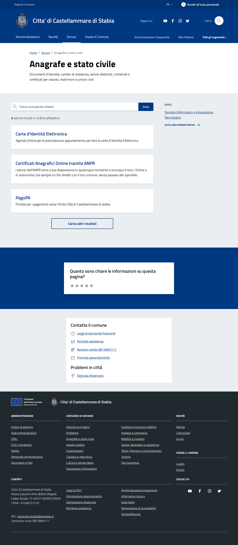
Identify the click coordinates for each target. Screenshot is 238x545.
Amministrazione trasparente (139, 490)
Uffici (14, 439)
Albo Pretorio (186, 37)
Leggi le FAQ (74, 490)
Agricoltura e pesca (78, 427)
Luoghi (180, 464)
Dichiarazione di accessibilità (138, 508)
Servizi (71, 36)
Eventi (180, 470)
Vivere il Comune (97, 36)
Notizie (180, 427)
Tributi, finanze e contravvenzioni (141, 451)
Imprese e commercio (134, 433)
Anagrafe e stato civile (80, 439)
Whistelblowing (130, 514)
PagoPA (23, 197)
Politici (15, 451)
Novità (53, 36)
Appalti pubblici (75, 445)
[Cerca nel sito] (219, 20)
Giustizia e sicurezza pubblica (138, 427)
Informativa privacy (133, 496)
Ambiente (72, 433)
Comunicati (183, 433)
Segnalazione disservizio (81, 502)
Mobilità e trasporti (132, 439)
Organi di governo (22, 427)
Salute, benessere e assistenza (140, 445)
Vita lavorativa (130, 462)
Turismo (126, 456)
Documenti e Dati (22, 462)
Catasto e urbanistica (79, 456)
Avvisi (180, 439)
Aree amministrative (23, 433)
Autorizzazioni (74, 451)
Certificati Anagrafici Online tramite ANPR (55, 163)
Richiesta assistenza (78, 508)
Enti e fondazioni (21, 445)
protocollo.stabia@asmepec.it (35, 516)
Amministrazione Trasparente (151, 37)
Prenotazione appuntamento (84, 496)
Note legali (128, 502)
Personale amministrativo (27, 456)
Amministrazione (28, 36)
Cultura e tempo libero (80, 462)
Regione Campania (25, 4)
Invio (146, 106)
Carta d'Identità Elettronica (41, 134)
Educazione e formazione (81, 468)
